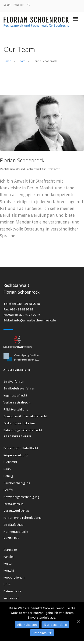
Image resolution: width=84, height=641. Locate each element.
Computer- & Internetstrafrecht (25, 416)
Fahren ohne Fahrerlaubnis (23, 517)
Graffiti (8, 490)
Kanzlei (9, 557)
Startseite (10, 549)
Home (7, 61)
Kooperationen (14, 577)
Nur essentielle (55, 625)
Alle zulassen (27, 625)
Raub (7, 469)
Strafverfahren (14, 381)
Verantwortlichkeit (16, 510)
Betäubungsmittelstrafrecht (23, 430)
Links (7, 584)
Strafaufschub (14, 504)
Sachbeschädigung (17, 483)
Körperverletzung (16, 455)
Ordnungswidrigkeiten (19, 423)
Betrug (8, 476)
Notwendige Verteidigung (21, 497)
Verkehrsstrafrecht (17, 402)
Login (7, 4)
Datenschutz (12, 591)
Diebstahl (10, 462)
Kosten (8, 563)
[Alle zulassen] (78, 621)
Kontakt (9, 570)
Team (21, 61)
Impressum (11, 598)
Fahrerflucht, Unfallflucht (21, 448)
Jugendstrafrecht (15, 395)
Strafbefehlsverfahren (19, 388)
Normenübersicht (16, 531)
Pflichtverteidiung (16, 409)
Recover (19, 4)
